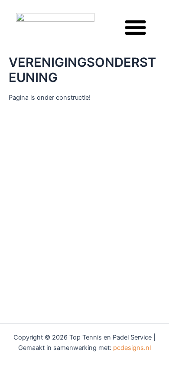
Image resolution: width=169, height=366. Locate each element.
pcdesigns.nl (132, 348)
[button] (135, 27)
